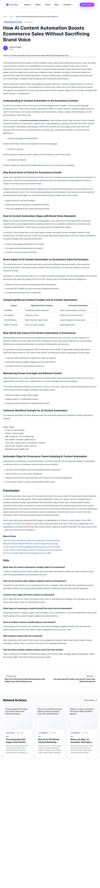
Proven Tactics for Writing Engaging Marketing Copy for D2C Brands (31, 547)
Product (38, 4)
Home (5, 16)
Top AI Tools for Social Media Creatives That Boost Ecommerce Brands (32, 550)
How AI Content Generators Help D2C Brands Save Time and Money (31, 540)
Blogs (56, 4)
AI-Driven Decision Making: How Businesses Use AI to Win (27, 553)
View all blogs (89, 700)
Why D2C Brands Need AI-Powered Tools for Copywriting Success (30, 544)
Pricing (47, 4)
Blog (11, 16)
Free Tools (67, 4)
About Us (27, 4)
